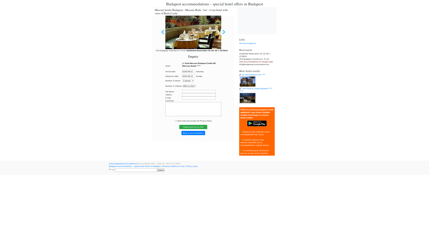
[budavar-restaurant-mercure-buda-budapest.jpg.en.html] (163, 32)
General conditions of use (173, 166)
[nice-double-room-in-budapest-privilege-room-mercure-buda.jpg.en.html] (223, 32)
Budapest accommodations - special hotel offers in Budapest (214, 3)
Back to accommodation (193, 133)
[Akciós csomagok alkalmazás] (257, 123)
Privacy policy (192, 166)
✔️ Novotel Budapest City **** (252, 75)
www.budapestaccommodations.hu (124, 163)
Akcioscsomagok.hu (247, 43)
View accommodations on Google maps (256, 62)
